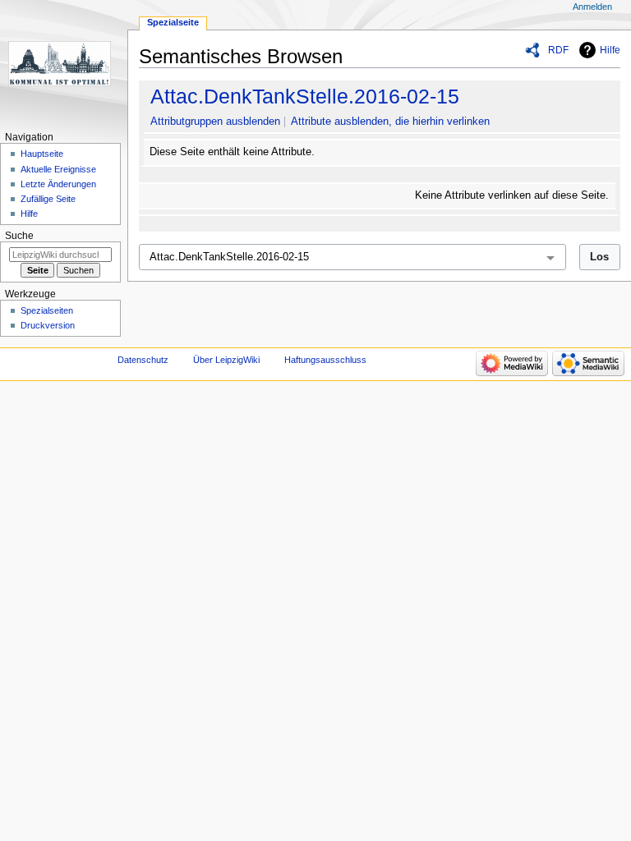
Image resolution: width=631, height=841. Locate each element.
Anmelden (592, 6)
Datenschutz (142, 360)
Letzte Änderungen (58, 184)
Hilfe (610, 50)
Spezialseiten (47, 310)
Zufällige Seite (48, 199)
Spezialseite (173, 22)
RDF (558, 50)
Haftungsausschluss (325, 360)
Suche (19, 236)
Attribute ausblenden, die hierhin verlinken (390, 121)
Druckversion (48, 325)
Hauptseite (42, 154)
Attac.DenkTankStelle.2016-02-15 (304, 96)
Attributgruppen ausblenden (215, 121)
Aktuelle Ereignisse (58, 169)
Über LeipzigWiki (226, 360)
